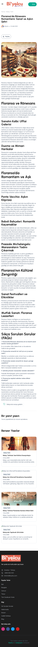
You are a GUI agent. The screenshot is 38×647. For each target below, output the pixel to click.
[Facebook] (8, 629)
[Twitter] (13, 629)
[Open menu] (2, 4)
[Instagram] (3, 629)
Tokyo (3, 594)
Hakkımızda (5, 609)
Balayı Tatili (9, 12)
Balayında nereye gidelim (14, 404)
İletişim (3, 612)
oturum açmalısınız (21, 419)
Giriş (33, 4)
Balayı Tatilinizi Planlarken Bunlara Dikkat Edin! (18, 510)
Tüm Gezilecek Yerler (8, 597)
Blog (2, 619)
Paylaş (7, 36)
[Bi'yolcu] (15, 4)
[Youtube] (17, 629)
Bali (2, 584)
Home (3, 12)
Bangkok (4, 587)
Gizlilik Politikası (6, 616)
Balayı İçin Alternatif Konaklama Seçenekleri (17, 477)
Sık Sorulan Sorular (7, 606)
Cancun (3, 591)
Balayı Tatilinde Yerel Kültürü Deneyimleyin (17, 455)
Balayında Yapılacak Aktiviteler (13, 532)
